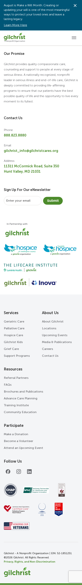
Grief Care (11, 349)
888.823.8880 (15, 135)
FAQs (7, 384)
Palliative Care (14, 328)
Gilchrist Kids (13, 342)
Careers (47, 349)
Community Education (20, 412)
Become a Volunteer (18, 441)
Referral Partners (16, 378)
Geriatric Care (14, 321)
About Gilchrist (53, 321)
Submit (53, 201)
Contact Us (50, 356)
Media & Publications (57, 342)
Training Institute (16, 405)
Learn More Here (15, 25)
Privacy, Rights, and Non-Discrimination (29, 561)
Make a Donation (16, 434)
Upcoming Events (54, 335)
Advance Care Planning (20, 398)
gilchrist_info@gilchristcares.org (31, 151)
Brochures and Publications (23, 391)
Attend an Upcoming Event (23, 448)
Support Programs (17, 356)
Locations (49, 328)
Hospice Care (13, 335)
